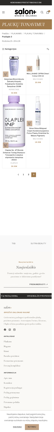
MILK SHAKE (38, 79)
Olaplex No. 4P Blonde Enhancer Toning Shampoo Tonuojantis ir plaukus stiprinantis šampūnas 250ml (14, 155)
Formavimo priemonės (13, 361)
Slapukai (7, 407)
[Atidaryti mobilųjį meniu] (3, 12)
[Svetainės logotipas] (25, 12)
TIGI (13, 243)
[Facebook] (5, 329)
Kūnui (6, 351)
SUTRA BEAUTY (38, 243)
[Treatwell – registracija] (14, 329)
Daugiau (17, 427)
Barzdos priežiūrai (11, 356)
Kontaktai (8, 383)
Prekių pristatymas (12, 392)
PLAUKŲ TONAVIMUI (34, 34)
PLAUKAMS (16, 34)
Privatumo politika (12, 402)
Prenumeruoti (38, 284)
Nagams (7, 346)
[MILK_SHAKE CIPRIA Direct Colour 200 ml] (38, 63)
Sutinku (32, 427)
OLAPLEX (14, 163)
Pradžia (5, 34)
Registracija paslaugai (13, 387)
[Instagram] (9, 329)
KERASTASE (14, 89)
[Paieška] (42, 12)
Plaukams (8, 341)
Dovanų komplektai (12, 365)
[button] (5, 74)
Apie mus (8, 378)
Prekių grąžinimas (11, 397)
